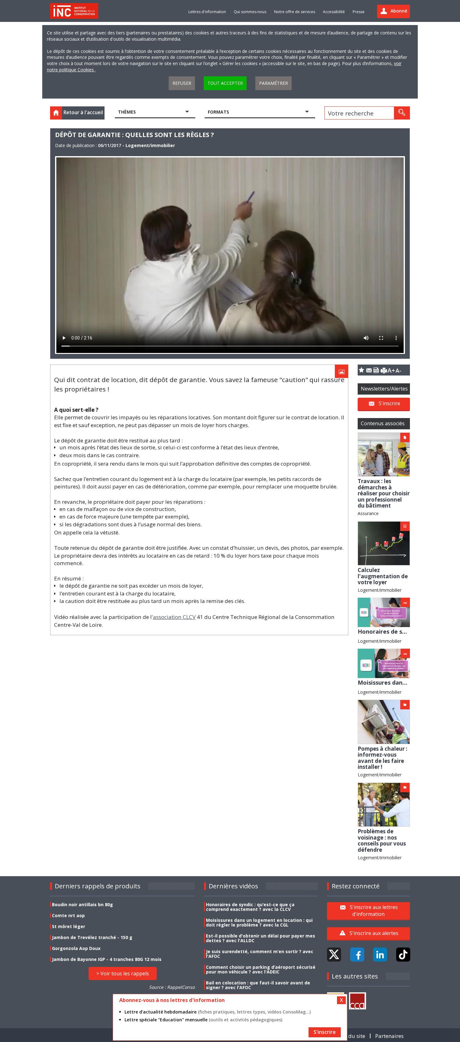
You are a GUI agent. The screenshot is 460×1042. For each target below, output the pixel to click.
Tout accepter (225, 83)
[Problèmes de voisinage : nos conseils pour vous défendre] (384, 804)
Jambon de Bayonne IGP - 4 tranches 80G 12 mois (106, 959)
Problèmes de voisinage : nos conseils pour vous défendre (382, 840)
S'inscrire (389, 403)
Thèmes (127, 112)
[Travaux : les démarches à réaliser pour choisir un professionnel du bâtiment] (384, 454)
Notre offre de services (294, 11)
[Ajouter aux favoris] (361, 370)
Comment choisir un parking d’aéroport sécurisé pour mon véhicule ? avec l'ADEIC (260, 969)
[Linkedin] (380, 955)
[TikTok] (403, 955)
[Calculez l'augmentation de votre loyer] (384, 543)
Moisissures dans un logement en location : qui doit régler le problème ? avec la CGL (259, 922)
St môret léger (68, 926)
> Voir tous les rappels (122, 973)
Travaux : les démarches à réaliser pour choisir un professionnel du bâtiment (384, 493)
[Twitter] (334, 955)
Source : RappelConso (172, 987)
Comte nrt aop (68, 915)
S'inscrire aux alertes (374, 933)
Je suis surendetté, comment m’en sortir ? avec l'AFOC (259, 953)
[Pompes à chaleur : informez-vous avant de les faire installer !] (384, 721)
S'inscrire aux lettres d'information (374, 910)
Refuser (181, 83)
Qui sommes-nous (250, 11)
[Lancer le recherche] (402, 113)
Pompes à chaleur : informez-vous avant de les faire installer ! (382, 758)
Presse (359, 11)
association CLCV (174, 617)
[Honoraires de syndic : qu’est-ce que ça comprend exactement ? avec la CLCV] (384, 612)
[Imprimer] (383, 370)
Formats (218, 112)
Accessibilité (334, 11)
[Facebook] (357, 955)
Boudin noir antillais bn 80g (82, 904)
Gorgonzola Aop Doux (76, 948)
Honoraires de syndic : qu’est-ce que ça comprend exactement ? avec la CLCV (250, 907)
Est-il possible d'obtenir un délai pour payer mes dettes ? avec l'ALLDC (260, 938)
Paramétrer (273, 83)
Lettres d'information (207, 11)
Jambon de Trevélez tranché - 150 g (92, 937)
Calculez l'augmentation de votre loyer (383, 576)
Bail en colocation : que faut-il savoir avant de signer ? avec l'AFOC (258, 985)
